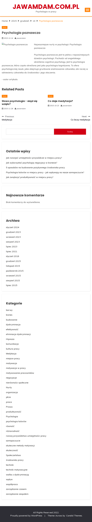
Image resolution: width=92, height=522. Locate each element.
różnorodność (12, 431)
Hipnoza (10, 339)
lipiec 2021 (11, 251)
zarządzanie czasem (16, 489)
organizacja (12, 392)
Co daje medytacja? (60, 101)
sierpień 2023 (13, 241)
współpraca (12, 484)
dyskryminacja (13, 324)
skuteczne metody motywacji (20, 445)
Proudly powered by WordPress (26, 515)
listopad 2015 (13, 266)
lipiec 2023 (11, 246)
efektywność (12, 329)
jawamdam (21, 38)
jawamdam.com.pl (46, 6)
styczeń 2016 (12, 256)
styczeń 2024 (12, 227)
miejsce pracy (13, 358)
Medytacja (11, 353)
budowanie (11, 319)
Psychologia (12, 416)
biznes (9, 314)
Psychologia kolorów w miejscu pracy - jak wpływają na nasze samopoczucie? (45, 172)
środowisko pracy (14, 460)
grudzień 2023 (13, 232)
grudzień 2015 (13, 261)
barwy (9, 310)
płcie (8, 397)
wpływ (9, 479)
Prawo (9, 406)
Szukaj (70, 132)
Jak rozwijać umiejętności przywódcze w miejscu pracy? (34, 157)
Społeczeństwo (13, 455)
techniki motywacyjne (16, 469)
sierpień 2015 (13, 280)
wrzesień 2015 (13, 275)
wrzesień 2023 (13, 237)
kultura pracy (12, 348)
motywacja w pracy (16, 368)
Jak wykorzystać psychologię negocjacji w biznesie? (31, 162)
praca (9, 402)
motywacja (11, 363)
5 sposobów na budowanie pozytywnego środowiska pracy (35, 167)
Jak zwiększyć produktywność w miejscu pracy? (29, 177)
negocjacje (11, 377)
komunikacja (12, 343)
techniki (10, 465)
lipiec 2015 (11, 285)
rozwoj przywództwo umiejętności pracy (26, 435)
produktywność (13, 411)
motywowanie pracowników (20, 373)
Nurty (4, 27)
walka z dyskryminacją (17, 474)
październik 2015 (14, 270)
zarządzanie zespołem (17, 494)
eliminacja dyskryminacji (18, 334)
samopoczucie (13, 440)
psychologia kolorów (16, 421)
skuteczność (12, 450)
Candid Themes (74, 515)
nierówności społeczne (17, 382)
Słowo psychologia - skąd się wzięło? (19, 102)
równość (10, 426)
